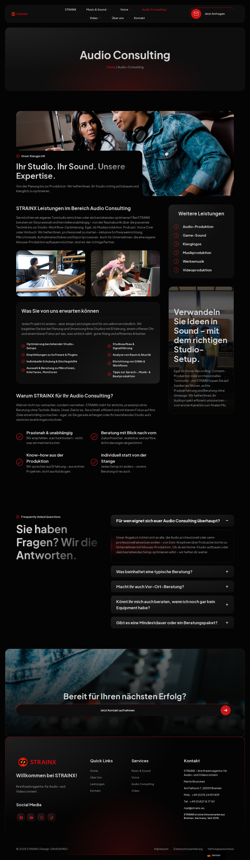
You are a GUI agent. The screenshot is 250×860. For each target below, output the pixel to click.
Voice (124, 9)
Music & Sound (96, 9)
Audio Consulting (154, 9)
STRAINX (70, 9)
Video (94, 18)
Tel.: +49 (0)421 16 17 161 (199, 801)
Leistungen (97, 784)
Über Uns (96, 777)
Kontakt (139, 18)
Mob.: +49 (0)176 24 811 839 (201, 795)
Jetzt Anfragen (215, 13)
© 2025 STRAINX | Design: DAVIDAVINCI (42, 849)
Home (111, 67)
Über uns (118, 18)
